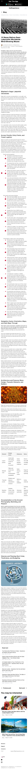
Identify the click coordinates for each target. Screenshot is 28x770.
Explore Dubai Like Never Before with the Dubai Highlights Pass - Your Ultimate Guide (13, 657)
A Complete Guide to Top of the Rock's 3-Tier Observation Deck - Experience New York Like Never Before (13, 664)
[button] (1, 1)
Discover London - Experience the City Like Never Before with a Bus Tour (13, 670)
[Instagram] (14, 762)
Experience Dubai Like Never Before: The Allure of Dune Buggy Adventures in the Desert (13, 675)
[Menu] (25, 8)
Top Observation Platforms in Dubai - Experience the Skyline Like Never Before (13, 652)
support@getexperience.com (17, 751)
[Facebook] (14, 759)
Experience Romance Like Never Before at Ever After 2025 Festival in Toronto (13, 681)
